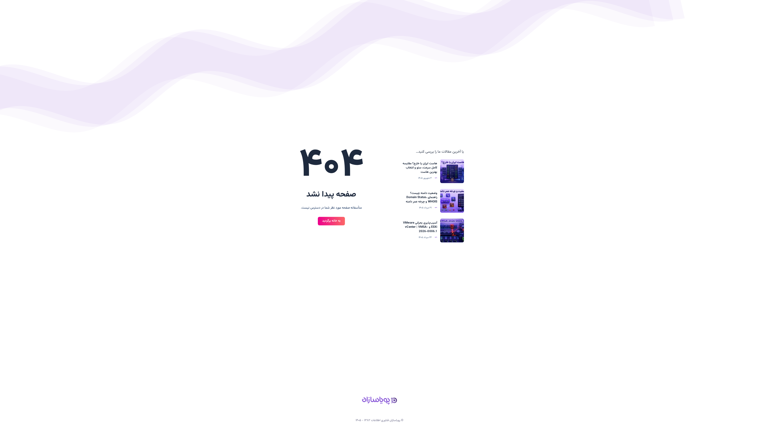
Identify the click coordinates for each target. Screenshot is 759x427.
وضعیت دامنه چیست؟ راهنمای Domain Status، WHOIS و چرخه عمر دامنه (421, 197)
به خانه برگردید (331, 220)
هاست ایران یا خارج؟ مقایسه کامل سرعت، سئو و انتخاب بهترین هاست (420, 168)
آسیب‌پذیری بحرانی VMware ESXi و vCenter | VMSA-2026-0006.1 (420, 227)
